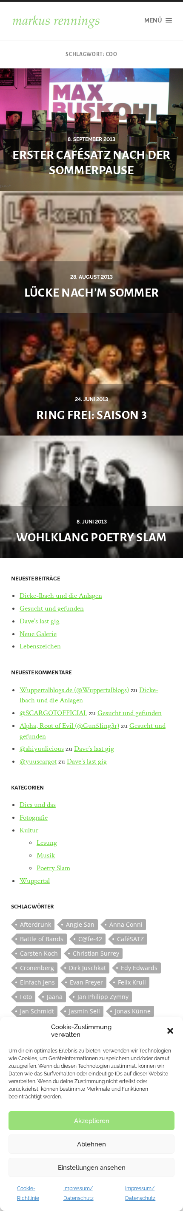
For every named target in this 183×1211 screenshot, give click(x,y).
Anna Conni (126, 924)
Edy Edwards (139, 968)
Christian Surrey (96, 953)
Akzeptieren (91, 1121)
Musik (46, 855)
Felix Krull (132, 982)
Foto (26, 997)
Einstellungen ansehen (92, 1167)
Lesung (47, 842)
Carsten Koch (39, 953)
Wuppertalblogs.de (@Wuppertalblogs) (74, 690)
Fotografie (34, 817)
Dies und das (38, 804)
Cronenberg (37, 968)
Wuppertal (35, 881)
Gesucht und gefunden (52, 608)
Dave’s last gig (40, 621)
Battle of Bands (41, 939)
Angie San (80, 924)
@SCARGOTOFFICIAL (53, 713)
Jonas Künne (133, 1011)
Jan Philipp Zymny (103, 997)
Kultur (29, 830)
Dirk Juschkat (87, 968)
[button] (170, 1031)
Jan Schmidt (37, 1011)
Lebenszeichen (40, 646)
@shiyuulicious (42, 748)
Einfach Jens (37, 982)
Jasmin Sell (84, 1011)
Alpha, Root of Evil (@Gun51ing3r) (69, 725)
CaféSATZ (130, 939)
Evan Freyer (86, 982)
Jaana (55, 997)
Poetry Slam (53, 868)
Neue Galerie (38, 634)
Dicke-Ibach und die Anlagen (61, 595)
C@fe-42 (90, 939)
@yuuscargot (38, 761)
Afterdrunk (35, 924)
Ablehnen (91, 1144)
